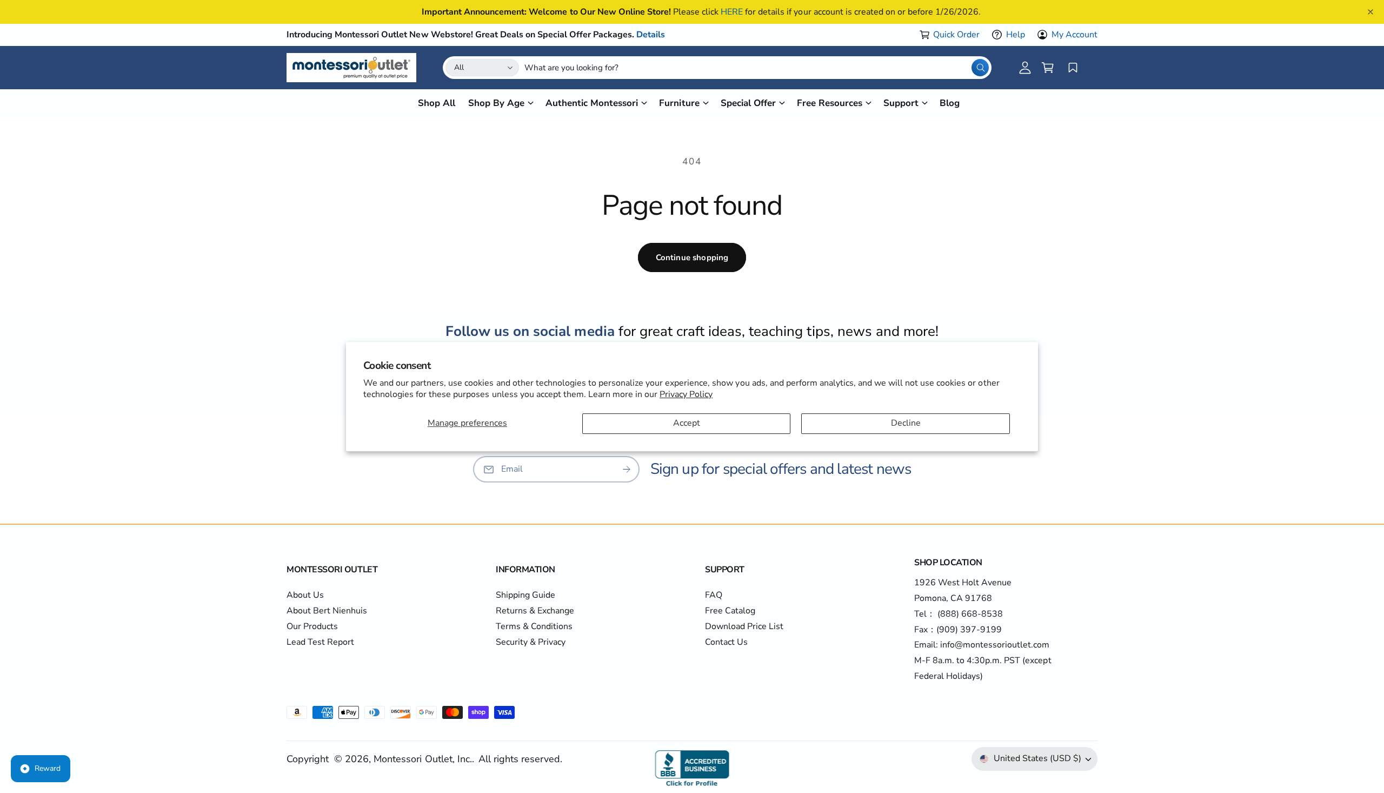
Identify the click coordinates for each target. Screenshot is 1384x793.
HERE (732, 12)
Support (901, 103)
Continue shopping (692, 257)
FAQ (713, 595)
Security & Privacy (530, 642)
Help (1015, 35)
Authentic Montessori (591, 103)
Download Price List (744, 626)
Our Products (312, 626)
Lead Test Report (320, 642)
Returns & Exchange (535, 611)
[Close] (1370, 12)
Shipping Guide (525, 595)
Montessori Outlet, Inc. (422, 758)
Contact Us (726, 642)
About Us (305, 595)
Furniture (679, 103)
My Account (1074, 35)
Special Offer (748, 103)
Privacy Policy (686, 394)
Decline (906, 423)
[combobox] (757, 67)
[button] (1047, 67)
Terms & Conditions (534, 626)
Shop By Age (496, 103)
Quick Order (956, 35)
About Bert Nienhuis (327, 611)
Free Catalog (730, 611)
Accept (686, 423)
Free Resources (829, 103)
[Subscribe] (626, 469)
